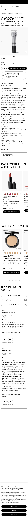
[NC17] (10, 253)
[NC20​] (15, 253)
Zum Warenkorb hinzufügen (17, 68)
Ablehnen (14, 510)
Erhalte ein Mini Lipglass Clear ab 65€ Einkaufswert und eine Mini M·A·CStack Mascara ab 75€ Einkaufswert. (14, 2)
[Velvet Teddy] (27, 194)
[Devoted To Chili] (5, 194)
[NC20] (27, 253)
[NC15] (5, 253)
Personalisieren (14, 514)
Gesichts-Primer (19, 13)
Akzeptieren (14, 506)
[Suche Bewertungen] (25, 300)
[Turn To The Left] (8, 194)
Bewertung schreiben (14, 295)
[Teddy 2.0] (12, 194)
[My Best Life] (15, 194)
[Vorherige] (3, 194)
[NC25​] (17, 253)
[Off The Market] (17, 194)
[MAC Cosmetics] (14, 6)
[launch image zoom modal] (26, 52)
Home (2, 13)
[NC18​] (12, 253)
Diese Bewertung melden (7, 342)
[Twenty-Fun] (10, 194)
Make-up (7, 13)
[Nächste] (20, 194)
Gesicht (12, 13)
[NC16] (8, 253)
